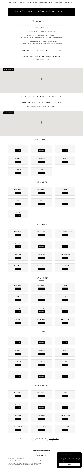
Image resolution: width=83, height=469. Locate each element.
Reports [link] (35, 2)
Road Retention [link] (43, 2)
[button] (15, 2)
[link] (41, 12)
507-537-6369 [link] (43, 455)
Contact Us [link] (22, 2)
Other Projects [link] (58, 2)
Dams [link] (50, 2)
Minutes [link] (29, 2)
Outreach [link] (66, 2)
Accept (69, 464)
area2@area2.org (54, 439)
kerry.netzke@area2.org (12, 465)
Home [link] (10, 2)
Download (18, 150)
